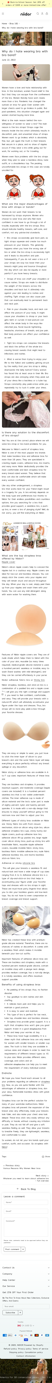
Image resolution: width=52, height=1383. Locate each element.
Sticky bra (39, 680)
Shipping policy (16, 1352)
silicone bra (29, 863)
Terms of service (40, 1348)
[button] (3, 3)
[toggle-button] (2, 694)
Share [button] (47, 1156)
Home (4, 23)
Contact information (25, 1356)
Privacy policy (25, 1348)
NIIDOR (20, 1345)
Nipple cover (8, 562)
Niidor (4, 1147)
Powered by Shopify (33, 1345)
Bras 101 (14, 23)
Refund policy (10, 1348)
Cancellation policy (34, 1352)
